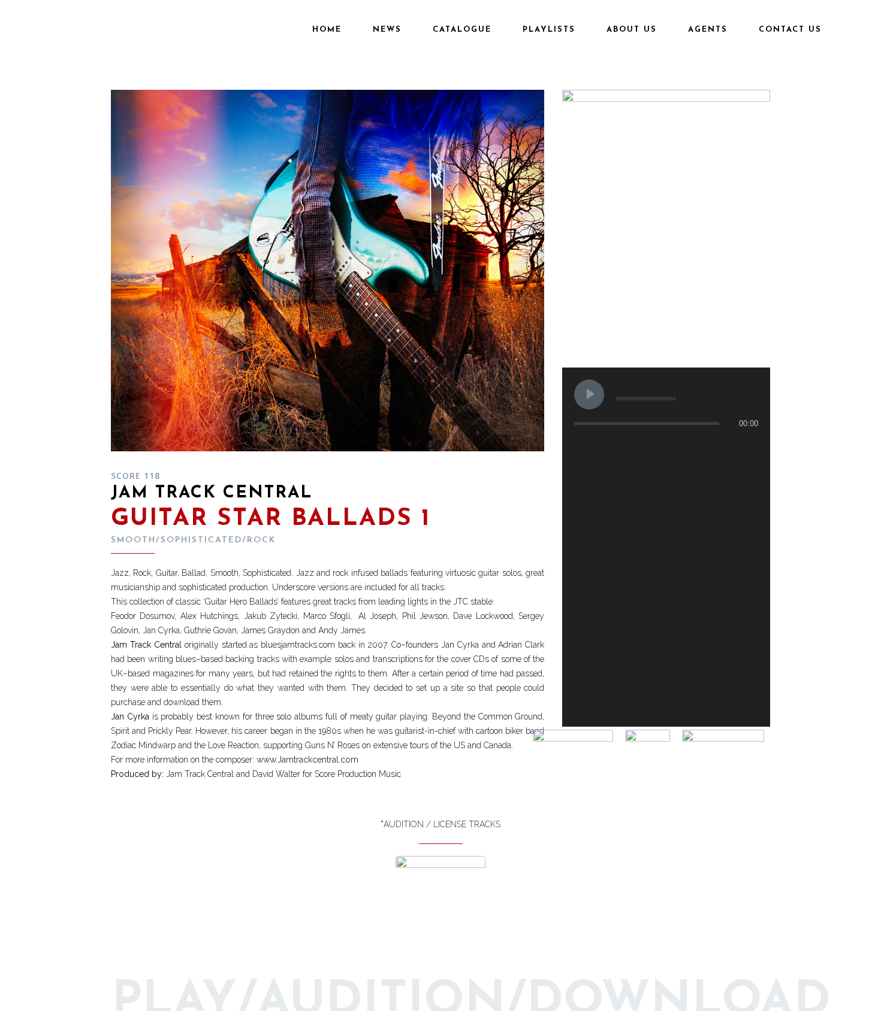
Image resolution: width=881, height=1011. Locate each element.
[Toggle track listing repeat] (633, 447)
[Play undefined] (589, 394)
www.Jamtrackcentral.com (307, 759)
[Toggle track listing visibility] (746, 447)
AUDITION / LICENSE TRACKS (442, 824)
